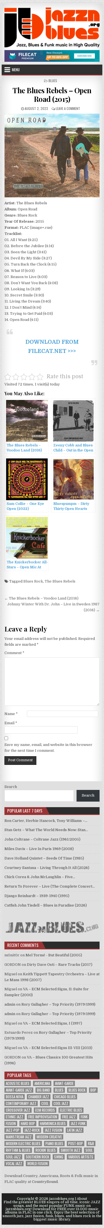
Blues (53, 80)
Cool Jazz (61, 1103)
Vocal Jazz (14, 1163)
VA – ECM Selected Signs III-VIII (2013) (57, 1048)
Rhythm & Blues (18, 1150)
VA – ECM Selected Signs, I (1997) (52, 1023)
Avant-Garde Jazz (19, 1090)
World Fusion (37, 1163)
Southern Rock (37, 1157)
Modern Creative (49, 1136)
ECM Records (45, 1110)
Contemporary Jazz (21, 1103)
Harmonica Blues (53, 1123)
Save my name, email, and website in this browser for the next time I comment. (48, 748)
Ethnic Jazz (14, 1116)
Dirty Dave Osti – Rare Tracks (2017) (59, 964)
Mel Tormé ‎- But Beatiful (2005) (54, 955)
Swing (58, 1157)
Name (11, 714)
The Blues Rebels (60, 581)
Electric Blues (71, 1110)
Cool (45, 1103)
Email (10, 723)
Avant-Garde (64, 1083)
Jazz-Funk (78, 1123)
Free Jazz (69, 1116)
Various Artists (80, 1157)
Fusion (11, 1123)
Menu (16, 69)
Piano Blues (54, 1143)
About (82, 1199)
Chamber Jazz (38, 1096)
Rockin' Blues (45, 1150)
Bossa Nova (14, 1096)
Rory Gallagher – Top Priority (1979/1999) (58, 1004)
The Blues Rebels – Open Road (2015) (52, 94)
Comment (14, 653)
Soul (89, 1150)
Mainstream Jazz (19, 1136)
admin (9, 1004)
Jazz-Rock (32, 1130)
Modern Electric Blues (23, 1143)
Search (10, 787)
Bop (93, 1090)
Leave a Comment (68, 108)
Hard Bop (28, 1123)
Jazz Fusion (53, 1130)
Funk (84, 1116)
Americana (42, 1083)
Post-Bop (75, 1143)
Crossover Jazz (18, 1110)
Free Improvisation (42, 1116)
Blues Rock (33, 581)
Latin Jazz (74, 1130)
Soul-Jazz (13, 1157)
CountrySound (45, 1182)
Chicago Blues (65, 1096)
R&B (91, 1143)
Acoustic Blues (17, 1083)
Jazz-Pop (12, 1130)
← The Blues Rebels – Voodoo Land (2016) (41, 598)
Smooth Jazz (70, 1150)
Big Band (43, 1090)
